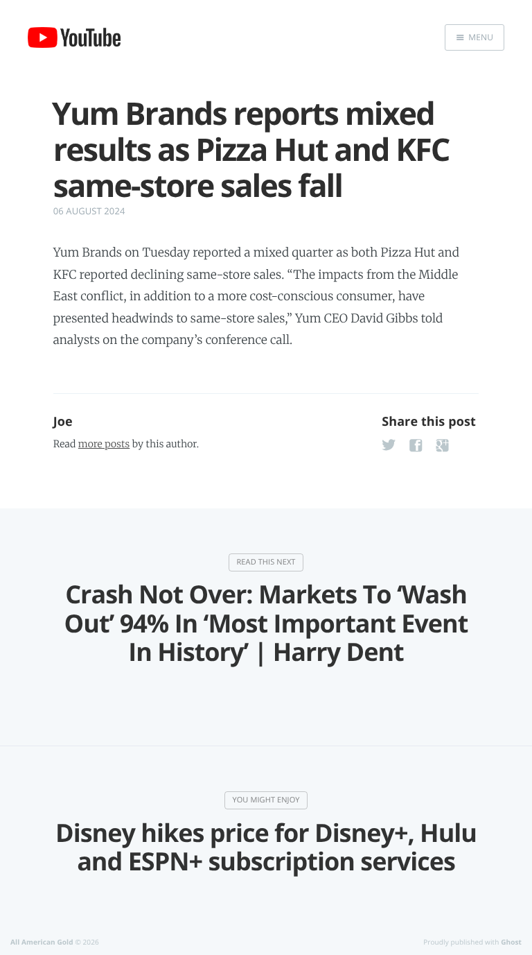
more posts (104, 444)
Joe (63, 421)
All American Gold (41, 942)
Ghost (511, 942)
